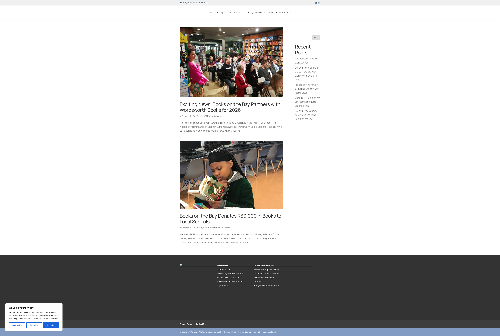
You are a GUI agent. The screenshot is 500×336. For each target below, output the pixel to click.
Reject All (34, 325)
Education (213, 227)
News (270, 12)
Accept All (51, 325)
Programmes (255, 12)
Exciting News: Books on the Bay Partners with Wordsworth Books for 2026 (230, 107)
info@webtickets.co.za (232, 273)
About (212, 12)
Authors (238, 12)
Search (316, 37)
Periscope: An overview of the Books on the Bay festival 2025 (307, 88)
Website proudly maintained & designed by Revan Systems (249, 332)
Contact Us (282, 12)
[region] (34, 317)
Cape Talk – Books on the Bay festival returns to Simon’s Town (307, 101)
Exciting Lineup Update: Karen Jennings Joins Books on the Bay (306, 114)
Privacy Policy (186, 324)
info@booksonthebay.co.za (195, 2)
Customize (17, 325)
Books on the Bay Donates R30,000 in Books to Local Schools (230, 219)
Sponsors (226, 12)
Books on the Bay (189, 116)
